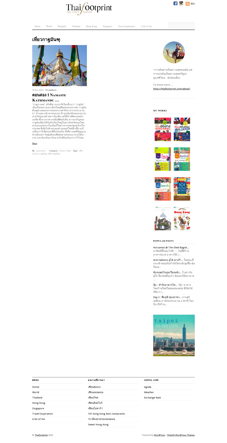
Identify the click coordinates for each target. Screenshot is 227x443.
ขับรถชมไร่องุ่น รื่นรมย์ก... (167, 272)
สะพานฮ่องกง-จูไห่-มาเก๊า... (168, 259)
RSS (193, 3)
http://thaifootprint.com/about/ (171, 88)
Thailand (76, 26)
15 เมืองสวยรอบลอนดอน (101, 419)
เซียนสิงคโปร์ (95, 402)
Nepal (68, 151)
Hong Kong (91, 26)
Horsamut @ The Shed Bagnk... (171, 247)
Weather (149, 392)
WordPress (159, 435)
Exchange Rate (152, 397)
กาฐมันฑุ (43, 154)
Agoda (147, 386)
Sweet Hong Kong (98, 424)
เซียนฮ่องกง (94, 386)
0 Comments (51, 90)
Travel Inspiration (126, 26)
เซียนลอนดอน (95, 392)
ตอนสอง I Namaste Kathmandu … (49, 97)
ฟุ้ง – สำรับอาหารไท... (165, 284)
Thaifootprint (41, 435)
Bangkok (62, 26)
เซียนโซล (93, 397)
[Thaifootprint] (89, 15)
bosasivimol (41, 151)
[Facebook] (175, 3)
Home (37, 26)
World (49, 26)
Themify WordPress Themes (181, 435)
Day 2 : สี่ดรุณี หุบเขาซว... (167, 297)
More (34, 143)
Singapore (107, 26)
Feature (62, 151)
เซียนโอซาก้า (95, 408)
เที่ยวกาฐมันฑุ (54, 154)
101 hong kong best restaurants (106, 413)
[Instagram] (181, 3)
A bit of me (146, 26)
